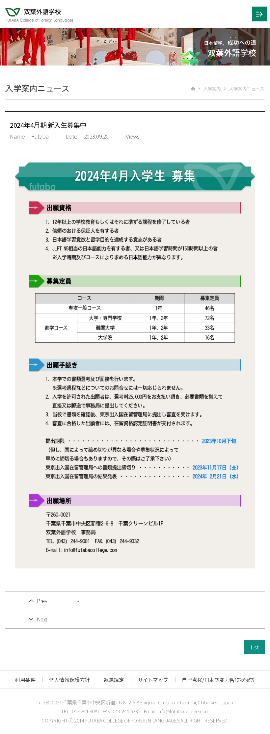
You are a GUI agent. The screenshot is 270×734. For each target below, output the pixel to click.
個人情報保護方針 (69, 680)
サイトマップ (153, 680)
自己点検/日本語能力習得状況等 (218, 680)
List (254, 647)
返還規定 (113, 680)
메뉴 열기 (259, 14)
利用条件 (25, 680)
